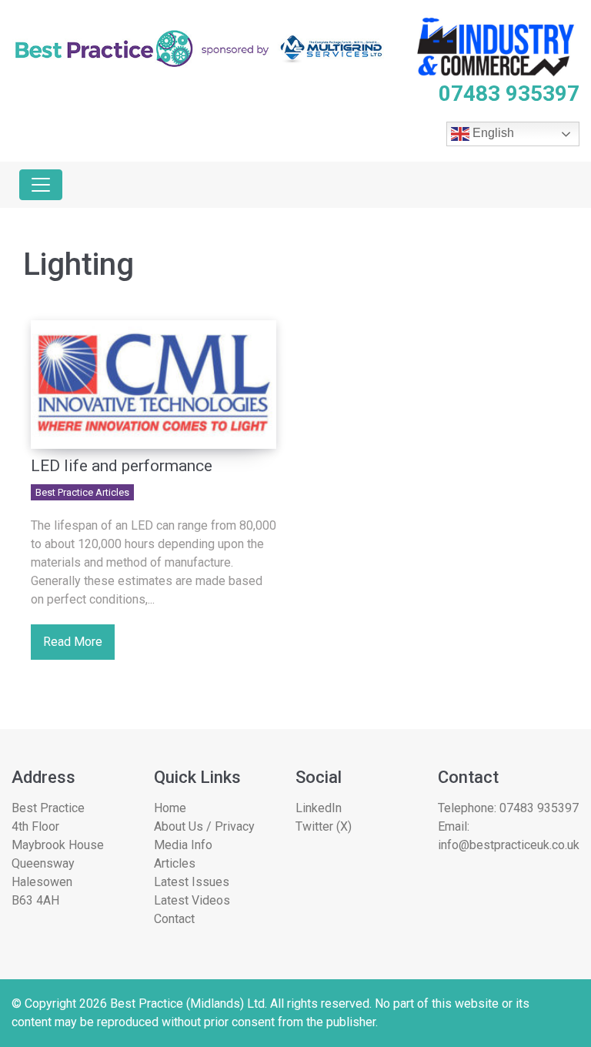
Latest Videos (192, 900)
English (491, 133)
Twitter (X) (324, 826)
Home (170, 808)
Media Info (183, 845)
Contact (174, 919)
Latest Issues (191, 882)
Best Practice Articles (82, 492)
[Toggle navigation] (40, 184)
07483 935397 (539, 808)
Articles (174, 863)
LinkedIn (319, 808)
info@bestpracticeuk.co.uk (508, 845)
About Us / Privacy (204, 826)
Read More (72, 641)
